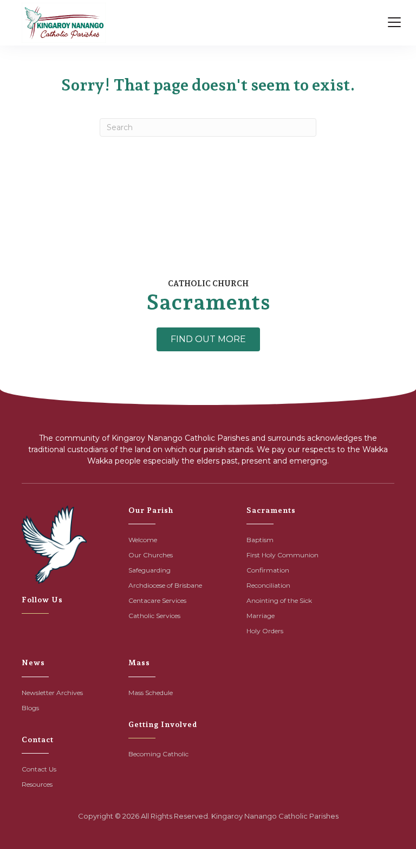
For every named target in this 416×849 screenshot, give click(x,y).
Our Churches (150, 555)
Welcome (142, 540)
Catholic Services (154, 616)
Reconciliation (268, 585)
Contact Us (39, 769)
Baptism (260, 540)
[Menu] (394, 23)
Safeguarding (149, 570)
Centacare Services (157, 600)
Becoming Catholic (158, 754)
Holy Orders (264, 631)
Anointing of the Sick (279, 600)
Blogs (30, 708)
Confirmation (267, 570)
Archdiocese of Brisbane (165, 585)
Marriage (260, 616)
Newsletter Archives (52, 693)
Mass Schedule (150, 693)
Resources (37, 784)
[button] (208, 339)
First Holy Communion (282, 555)
